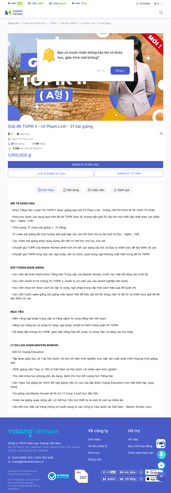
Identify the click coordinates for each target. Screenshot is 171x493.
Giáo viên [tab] (98, 190)
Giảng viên (95, 459)
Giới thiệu (94, 439)
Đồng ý (120, 70)
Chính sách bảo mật (140, 452)
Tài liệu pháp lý (97, 446)
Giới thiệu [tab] (48, 190)
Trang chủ (13, 23)
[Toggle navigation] (161, 12)
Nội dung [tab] (73, 190)
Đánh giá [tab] (123, 190)
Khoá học (94, 452)
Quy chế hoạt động (140, 446)
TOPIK (53, 23)
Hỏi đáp (133, 439)
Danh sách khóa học (34, 23)
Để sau (101, 70)
